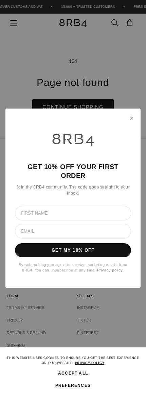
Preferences (73, 385)
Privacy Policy (90, 363)
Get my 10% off (73, 250)
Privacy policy (110, 270)
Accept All (73, 373)
